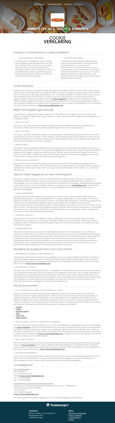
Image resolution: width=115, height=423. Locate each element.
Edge (18, 313)
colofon (79, 4)
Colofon (71, 420)
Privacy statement (75, 415)
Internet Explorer (22, 311)
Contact (68, 4)
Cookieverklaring (74, 417)
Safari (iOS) (20, 315)
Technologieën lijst (79, 185)
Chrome (19, 307)
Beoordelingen (55, 4)
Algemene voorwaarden (77, 413)
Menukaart (39, 4)
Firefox (18, 309)
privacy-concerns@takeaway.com (50, 105)
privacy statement (59, 99)
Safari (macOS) (21, 318)
